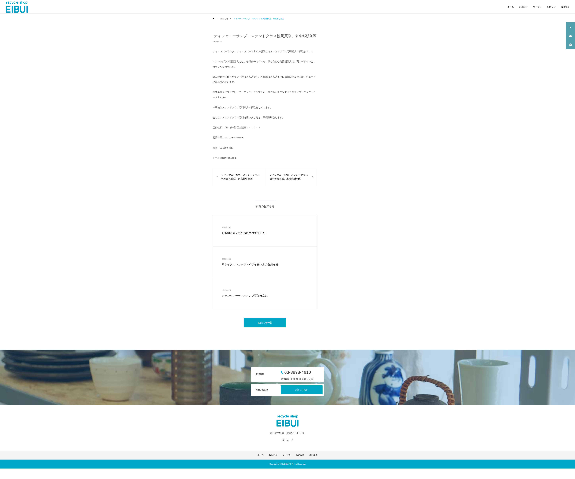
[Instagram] (283, 440)
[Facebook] (291, 440)
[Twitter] (287, 440)
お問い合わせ (301, 390)
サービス (537, 7)
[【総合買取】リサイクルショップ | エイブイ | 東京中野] (17, 6)
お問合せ (551, 7)
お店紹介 (523, 7)
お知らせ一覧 (265, 322)
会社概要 (565, 7)
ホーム (510, 7)
